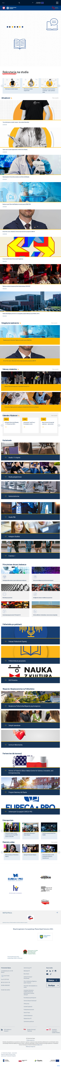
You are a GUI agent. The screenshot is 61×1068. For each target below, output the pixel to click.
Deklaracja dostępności (30, 1048)
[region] (30, 38)
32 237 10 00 (6, 977)
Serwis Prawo (27, 1014)
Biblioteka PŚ (27, 972)
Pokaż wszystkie (55, 369)
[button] (30, 51)
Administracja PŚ (27, 969)
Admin (58, 1067)
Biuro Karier (26, 975)
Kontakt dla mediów (5, 991)
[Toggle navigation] (57, 3)
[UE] (39, 3)
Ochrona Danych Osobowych (30, 1002)
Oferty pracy (26, 1005)
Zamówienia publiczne (29, 1023)
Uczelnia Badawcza (28, 1017)
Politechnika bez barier (29, 1011)
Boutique (51, 987)
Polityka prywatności (30, 1041)
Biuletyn (51, 982)
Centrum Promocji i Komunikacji (28, 978)
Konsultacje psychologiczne (30, 999)
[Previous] (2, 86)
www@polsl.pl (39, 1046)
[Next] (59, 86)
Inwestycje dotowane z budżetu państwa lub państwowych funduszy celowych (29, 994)
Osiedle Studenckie (28, 1008)
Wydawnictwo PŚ (27, 1020)
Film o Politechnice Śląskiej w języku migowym (30, 983)
